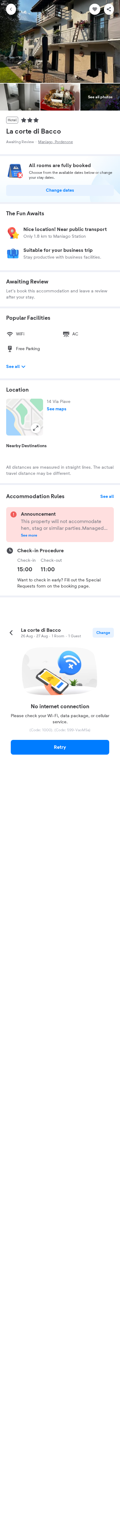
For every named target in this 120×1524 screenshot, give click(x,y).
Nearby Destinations (26, 446)
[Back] (11, 9)
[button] (24, 417)
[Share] (109, 9)
